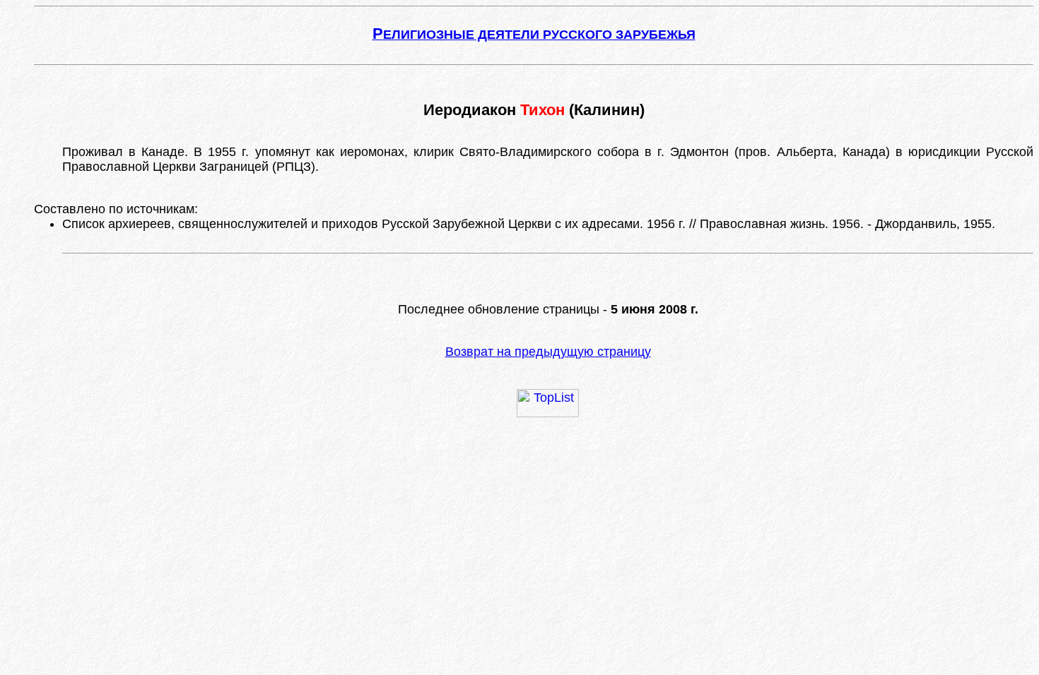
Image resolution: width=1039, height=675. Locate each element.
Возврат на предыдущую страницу (548, 352)
